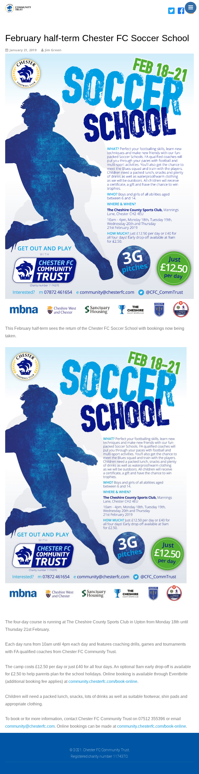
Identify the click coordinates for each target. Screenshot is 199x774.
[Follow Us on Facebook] (181, 10)
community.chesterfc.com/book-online (102, 681)
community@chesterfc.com (30, 726)
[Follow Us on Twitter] (171, 10)
